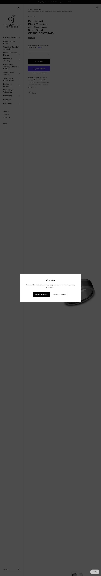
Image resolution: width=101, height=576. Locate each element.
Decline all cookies (59, 294)
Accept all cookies (41, 294)
